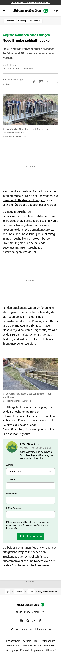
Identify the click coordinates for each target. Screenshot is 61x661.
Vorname (10, 479)
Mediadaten (13, 645)
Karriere (27, 641)
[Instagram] (21, 620)
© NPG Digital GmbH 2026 (30, 612)
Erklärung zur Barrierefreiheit (38, 645)
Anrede (9, 465)
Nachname (11, 493)
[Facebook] (39, 620)
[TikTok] (33, 620)
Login (55, 10)
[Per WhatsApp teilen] (48, 82)
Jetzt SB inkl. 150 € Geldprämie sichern (30, 2)
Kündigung (12, 650)
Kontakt (24, 650)
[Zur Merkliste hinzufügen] (56, 82)
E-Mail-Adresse (13, 508)
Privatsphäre (13, 641)
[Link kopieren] (28, 81)
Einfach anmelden (30, 536)
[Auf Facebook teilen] (34, 82)
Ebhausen (10, 21)
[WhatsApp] (27, 620)
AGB (36, 641)
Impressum (37, 650)
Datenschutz (48, 641)
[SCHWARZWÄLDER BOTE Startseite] (30, 11)
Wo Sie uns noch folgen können (33, 629)
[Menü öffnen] (4, 11)
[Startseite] (7, 591)
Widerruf (51, 650)
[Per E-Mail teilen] (41, 82)
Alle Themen (35, 21)
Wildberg (22, 21)
